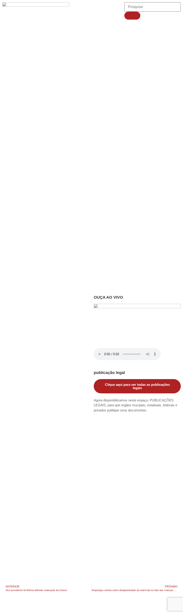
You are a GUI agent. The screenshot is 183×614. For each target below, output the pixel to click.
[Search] (132, 16)
